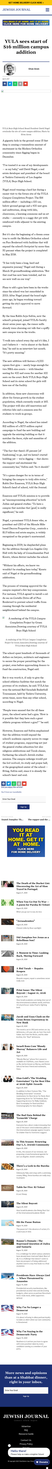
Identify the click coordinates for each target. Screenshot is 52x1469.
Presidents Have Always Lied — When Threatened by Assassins (33, 1278)
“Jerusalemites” (25, 921)
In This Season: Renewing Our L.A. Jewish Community (32, 1143)
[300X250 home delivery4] (26, 841)
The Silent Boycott (26, 1203)
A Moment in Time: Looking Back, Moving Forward (32, 954)
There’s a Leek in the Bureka (32, 1166)
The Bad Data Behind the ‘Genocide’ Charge (30, 1117)
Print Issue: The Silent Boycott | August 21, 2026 (31, 992)
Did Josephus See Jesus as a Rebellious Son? (32, 939)
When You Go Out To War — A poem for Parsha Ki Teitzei (33, 903)
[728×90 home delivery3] (26, 22)
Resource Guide (26, 1433)
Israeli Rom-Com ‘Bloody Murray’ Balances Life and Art (31, 1049)
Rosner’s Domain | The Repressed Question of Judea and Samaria (33, 1243)
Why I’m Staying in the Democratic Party (29, 1333)
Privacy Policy (26, 1443)
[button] (5, 84)
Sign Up (23, 807)
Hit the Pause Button (28, 1222)
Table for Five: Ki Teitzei (30, 1187)
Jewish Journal (16, 10)
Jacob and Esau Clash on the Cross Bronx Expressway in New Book (33, 1019)
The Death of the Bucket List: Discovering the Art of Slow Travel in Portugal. (33, 886)
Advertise (26, 1426)
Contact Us (26, 1440)
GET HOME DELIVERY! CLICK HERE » (26, 2)
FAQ (26, 1430)
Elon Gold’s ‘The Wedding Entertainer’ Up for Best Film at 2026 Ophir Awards (33, 1081)
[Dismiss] (9, 1445)
